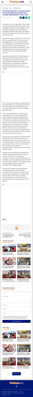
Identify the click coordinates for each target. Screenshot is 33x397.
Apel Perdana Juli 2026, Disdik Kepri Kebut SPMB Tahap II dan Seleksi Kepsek (23, 267)
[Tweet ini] (23, 17)
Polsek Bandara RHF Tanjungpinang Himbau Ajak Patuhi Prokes (8, 235)
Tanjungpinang (8, 18)
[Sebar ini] (20, 17)
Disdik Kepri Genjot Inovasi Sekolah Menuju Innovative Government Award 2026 (8, 280)
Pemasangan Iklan (5, 394)
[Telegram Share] (26, 17)
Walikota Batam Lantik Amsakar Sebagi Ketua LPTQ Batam (25, 235)
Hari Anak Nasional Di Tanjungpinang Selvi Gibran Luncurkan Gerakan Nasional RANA (8, 267)
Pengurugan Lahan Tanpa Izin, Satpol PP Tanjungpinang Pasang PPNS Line (8, 253)
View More (16, 373)
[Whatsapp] (29, 17)
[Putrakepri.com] (17, 1)
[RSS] (16, 228)
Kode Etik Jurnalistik (6, 393)
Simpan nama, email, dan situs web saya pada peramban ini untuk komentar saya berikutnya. (15, 317)
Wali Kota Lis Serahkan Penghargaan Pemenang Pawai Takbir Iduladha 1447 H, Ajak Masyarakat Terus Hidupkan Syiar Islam (23, 253)
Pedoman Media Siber (18, 393)
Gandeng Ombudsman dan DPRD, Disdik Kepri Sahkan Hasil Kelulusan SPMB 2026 (23, 280)
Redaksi (21, 391)
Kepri (3, 18)
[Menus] (2, 2)
